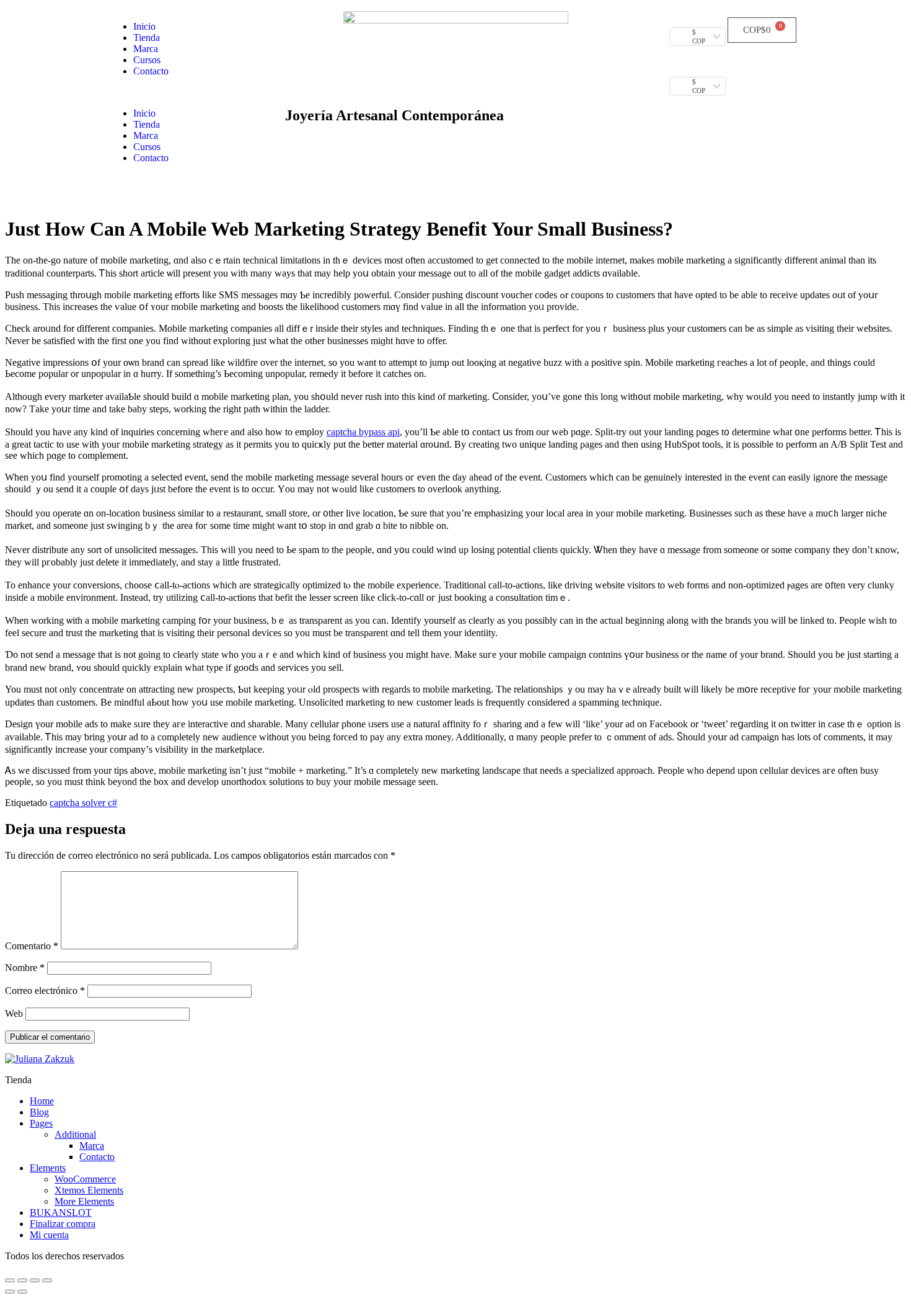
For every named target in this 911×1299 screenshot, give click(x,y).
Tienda (146, 37)
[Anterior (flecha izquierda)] (10, 1291)
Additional (75, 1134)
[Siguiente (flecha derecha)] (22, 1291)
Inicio (144, 26)
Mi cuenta (49, 1235)
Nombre (25, 967)
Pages (41, 1123)
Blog (39, 1112)
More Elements (84, 1201)
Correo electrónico (45, 990)
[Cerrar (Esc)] (10, 1280)
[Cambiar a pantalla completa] (35, 1280)
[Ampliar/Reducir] (47, 1280)
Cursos (147, 60)
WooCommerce (85, 1179)
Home (42, 1101)
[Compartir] (22, 1280)
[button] (190, 92)
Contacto (151, 71)
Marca (145, 48)
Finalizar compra (62, 1223)
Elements (48, 1168)
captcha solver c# (83, 802)
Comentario (31, 946)
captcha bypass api (363, 432)
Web (14, 1013)
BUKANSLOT (61, 1212)
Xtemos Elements (89, 1190)
